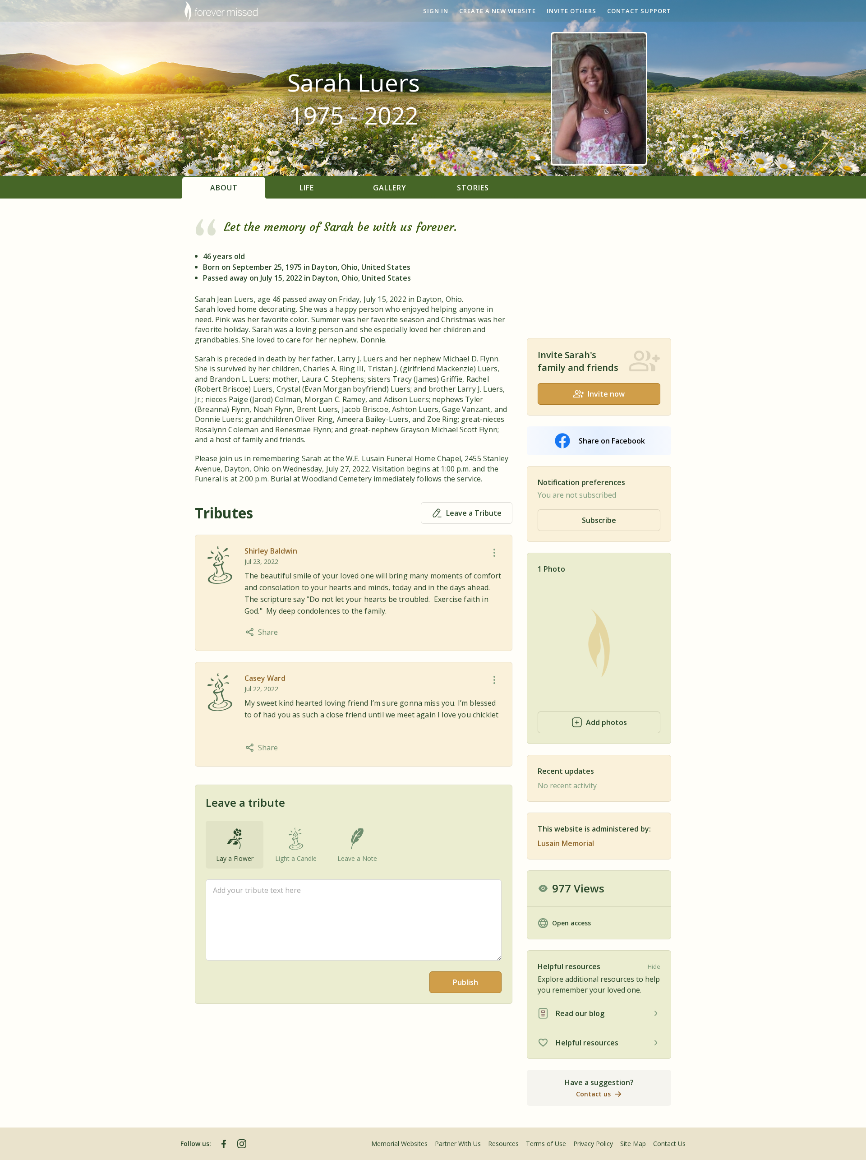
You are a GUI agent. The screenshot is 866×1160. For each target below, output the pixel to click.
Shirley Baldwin (270, 551)
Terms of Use (546, 1143)
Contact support (639, 11)
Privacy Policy (593, 1143)
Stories (473, 188)
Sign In (435, 11)
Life (306, 188)
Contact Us (669, 1143)
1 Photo (551, 569)
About (224, 188)
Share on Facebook (612, 441)
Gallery (389, 188)
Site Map (633, 1143)
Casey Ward (265, 678)
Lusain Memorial (566, 843)
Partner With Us (458, 1143)
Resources (503, 1143)
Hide (654, 966)
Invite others (571, 11)
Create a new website (497, 11)
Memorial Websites (399, 1143)
